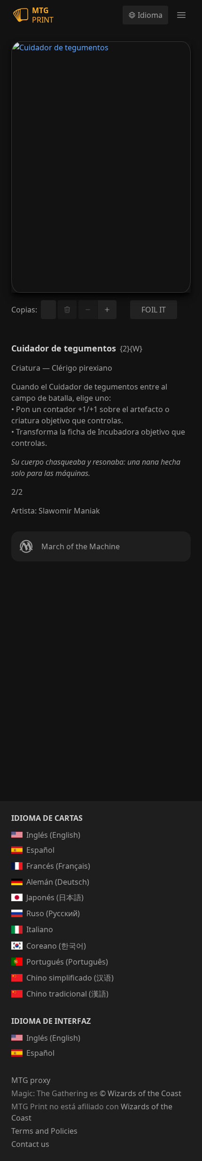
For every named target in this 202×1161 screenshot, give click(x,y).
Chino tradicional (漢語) (67, 994)
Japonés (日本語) (55, 897)
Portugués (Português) (67, 962)
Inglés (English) (53, 835)
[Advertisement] (101, 693)
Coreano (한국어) (56, 946)
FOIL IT (153, 309)
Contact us (30, 1144)
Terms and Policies (44, 1131)
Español (40, 850)
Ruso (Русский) (53, 913)
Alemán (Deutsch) (57, 882)
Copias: (24, 309)
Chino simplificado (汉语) (70, 978)
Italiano (39, 929)
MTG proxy (30, 1080)
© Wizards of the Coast (140, 1093)
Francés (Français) (58, 866)
